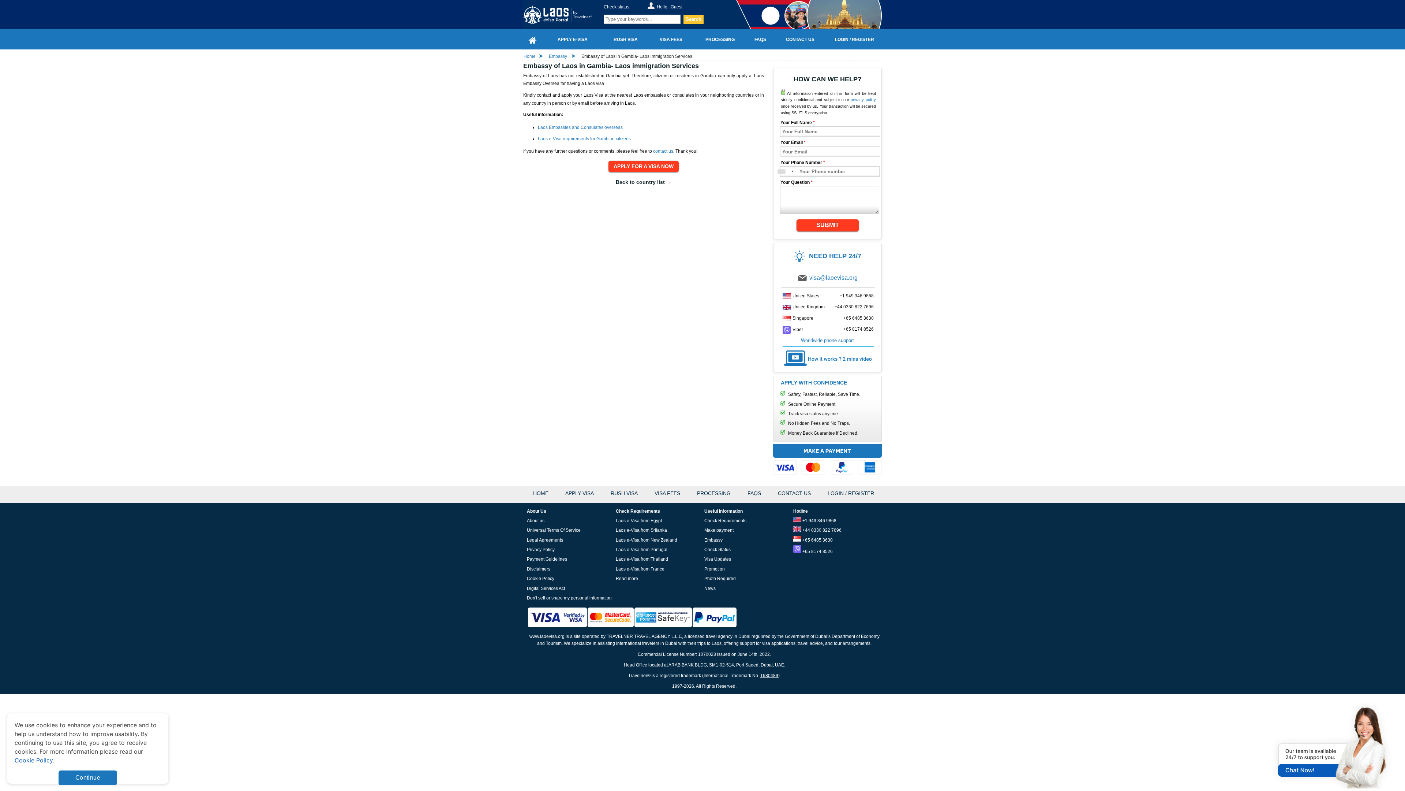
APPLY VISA (579, 493)
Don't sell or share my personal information (569, 598)
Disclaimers (538, 569)
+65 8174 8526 (858, 329)
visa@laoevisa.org (833, 278)
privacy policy (863, 99)
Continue (87, 778)
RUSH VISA (624, 493)
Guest (676, 7)
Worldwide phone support (827, 340)
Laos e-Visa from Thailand (642, 559)
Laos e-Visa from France (640, 569)
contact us (663, 151)
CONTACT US (794, 493)
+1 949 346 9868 (857, 295)
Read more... (628, 578)
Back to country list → (643, 182)
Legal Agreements (545, 540)
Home (530, 56)
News (710, 588)
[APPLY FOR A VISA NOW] (643, 166)
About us (535, 520)
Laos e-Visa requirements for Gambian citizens (584, 138)
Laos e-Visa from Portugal (641, 549)
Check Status (717, 549)
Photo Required (720, 578)
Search (693, 19)
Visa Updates (717, 559)
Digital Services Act (546, 588)
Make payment (719, 530)
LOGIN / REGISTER (851, 493)
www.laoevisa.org (547, 636)
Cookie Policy (540, 578)
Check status (616, 7)
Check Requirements (725, 520)
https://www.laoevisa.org (562, 14)
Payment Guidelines (547, 559)
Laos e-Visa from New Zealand (646, 540)
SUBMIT (827, 225)
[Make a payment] (827, 460)
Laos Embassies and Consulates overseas (580, 127)
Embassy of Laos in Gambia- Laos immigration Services (636, 56)
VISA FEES (667, 493)
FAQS (754, 493)
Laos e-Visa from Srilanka (641, 530)
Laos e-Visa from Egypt (639, 520)
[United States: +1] (785, 172)
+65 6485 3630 (858, 318)
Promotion (714, 569)
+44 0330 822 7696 (854, 306)
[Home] (532, 39)
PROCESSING (714, 493)
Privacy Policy (541, 549)
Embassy (558, 56)
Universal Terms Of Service (554, 530)
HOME (540, 493)
